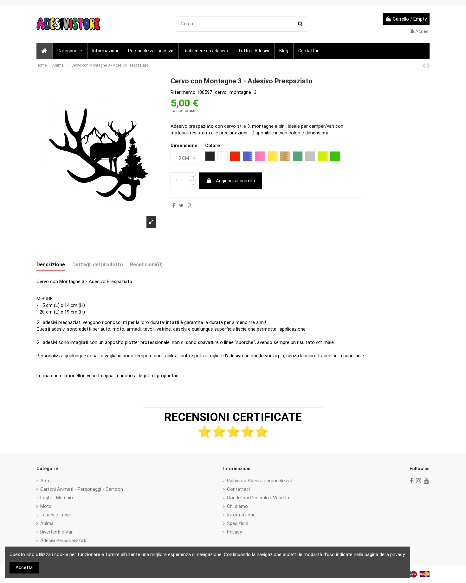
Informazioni (240, 515)
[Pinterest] (189, 206)
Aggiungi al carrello (235, 181)
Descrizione (50, 265)
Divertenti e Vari (57, 532)
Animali (47, 523)
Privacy (234, 532)
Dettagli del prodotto (97, 265)
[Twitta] (181, 206)
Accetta (24, 567)
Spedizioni (237, 523)
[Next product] (428, 65)
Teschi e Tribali (56, 515)
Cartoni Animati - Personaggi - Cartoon (81, 489)
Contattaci (238, 489)
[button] (69, 51)
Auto (45, 480)
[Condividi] (173, 206)
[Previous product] (425, 65)
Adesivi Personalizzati (63, 540)
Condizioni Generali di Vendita (258, 498)
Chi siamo (237, 506)
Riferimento (183, 92)
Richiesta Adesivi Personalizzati (260, 480)
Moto (46, 506)
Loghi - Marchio (56, 498)
